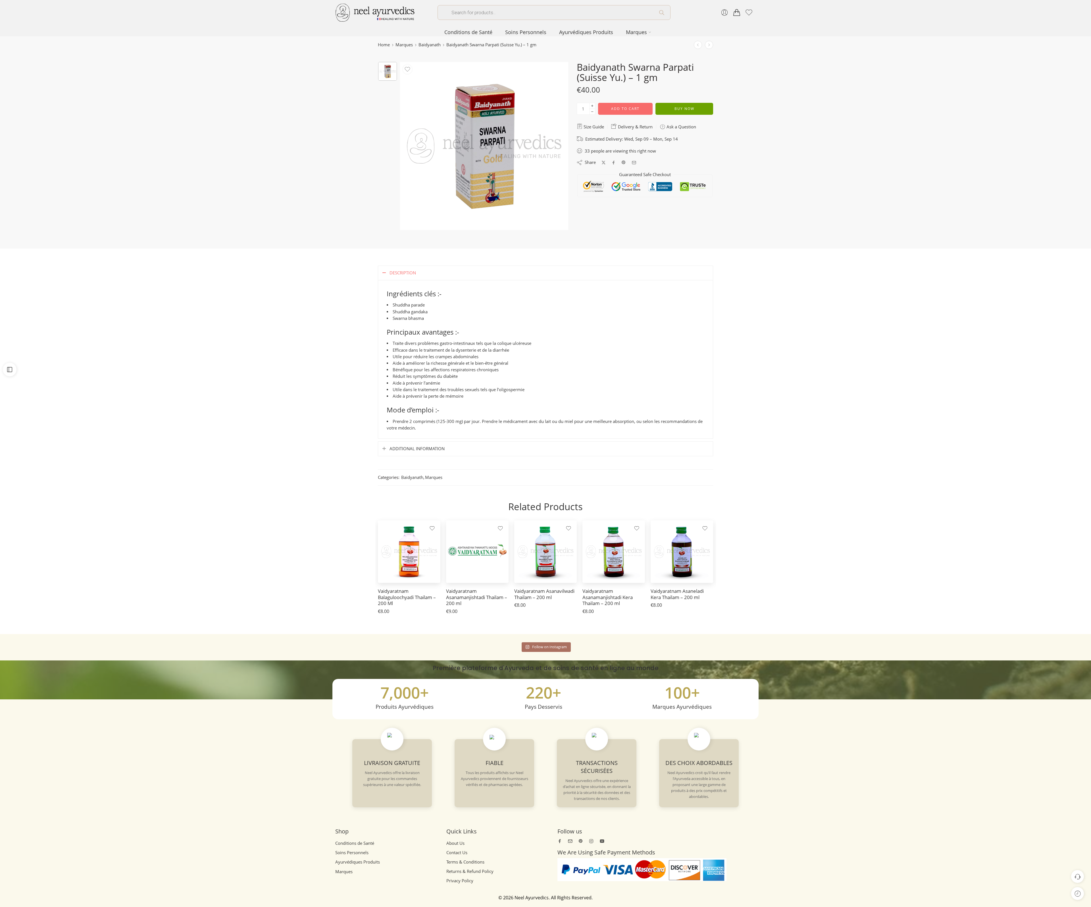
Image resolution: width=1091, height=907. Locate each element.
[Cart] (737, 12)
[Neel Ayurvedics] (375, 12)
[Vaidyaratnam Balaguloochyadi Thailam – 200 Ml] (409, 551)
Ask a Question (680, 127)
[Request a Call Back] (1077, 876)
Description (403, 273)
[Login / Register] (724, 12)
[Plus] (592, 106)
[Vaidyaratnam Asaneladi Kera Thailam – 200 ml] (682, 551)
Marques (636, 32)
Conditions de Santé (468, 32)
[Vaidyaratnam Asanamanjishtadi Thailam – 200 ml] (477, 551)
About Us (455, 843)
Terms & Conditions (465, 862)
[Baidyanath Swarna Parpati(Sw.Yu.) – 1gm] (387, 71)
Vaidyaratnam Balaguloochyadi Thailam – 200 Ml (407, 597)
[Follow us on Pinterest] (580, 841)
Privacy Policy (459, 880)
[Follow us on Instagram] (591, 841)
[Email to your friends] (634, 162)
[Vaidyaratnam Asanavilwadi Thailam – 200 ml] (545, 551)
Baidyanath (430, 44)
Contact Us (456, 852)
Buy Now (684, 108)
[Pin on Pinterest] (623, 162)
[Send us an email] (570, 841)
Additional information (417, 448)
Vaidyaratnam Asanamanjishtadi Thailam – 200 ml (476, 597)
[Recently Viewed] (1077, 893)
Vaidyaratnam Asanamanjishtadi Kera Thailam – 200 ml (607, 597)
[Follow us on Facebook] (559, 841)
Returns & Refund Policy (470, 871)
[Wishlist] (407, 69)
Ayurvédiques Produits (586, 32)
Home (384, 44)
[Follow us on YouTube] (602, 841)
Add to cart (625, 108)
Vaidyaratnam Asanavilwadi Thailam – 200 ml (544, 594)
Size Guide (593, 127)
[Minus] (592, 112)
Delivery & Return (635, 127)
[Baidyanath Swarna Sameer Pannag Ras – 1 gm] (709, 45)
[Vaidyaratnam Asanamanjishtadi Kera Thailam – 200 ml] (613, 551)
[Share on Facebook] (613, 162)
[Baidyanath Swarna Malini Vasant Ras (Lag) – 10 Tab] (698, 45)
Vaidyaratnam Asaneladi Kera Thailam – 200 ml (677, 594)
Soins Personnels (525, 32)
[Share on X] (603, 162)
